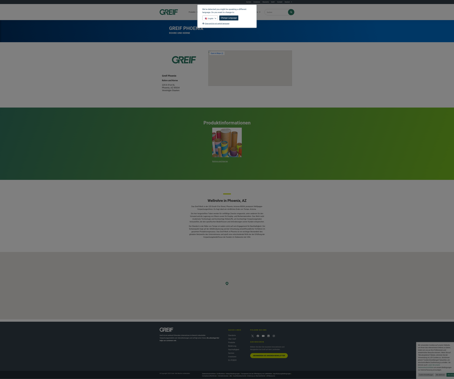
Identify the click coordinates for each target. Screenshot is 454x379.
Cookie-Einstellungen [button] (426, 375)
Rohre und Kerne (220, 161)
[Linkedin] (268, 336)
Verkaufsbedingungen (233, 374)
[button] (227, 284)
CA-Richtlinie (221, 374)
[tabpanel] (227, 145)
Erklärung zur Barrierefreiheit (256, 376)
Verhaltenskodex (223, 376)
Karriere (248, 2)
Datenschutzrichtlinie (209, 374)
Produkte (192, 12)
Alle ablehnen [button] (440, 375)
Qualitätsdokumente (239, 376)
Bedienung (232, 346)
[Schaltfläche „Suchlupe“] (291, 12)
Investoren (256, 2)
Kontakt (279, 2)
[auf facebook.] (257, 336)
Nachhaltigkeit (233, 350)
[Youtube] (263, 336)
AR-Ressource (270, 376)
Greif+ (273, 2)
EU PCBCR (232, 360)
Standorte (265, 2)
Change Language (229, 18)
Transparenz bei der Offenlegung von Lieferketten (256, 374)
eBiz (230, 376)
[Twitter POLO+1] (252, 336)
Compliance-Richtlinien (209, 376)
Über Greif (232, 339)
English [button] (210, 18)
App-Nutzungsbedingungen (282, 374)
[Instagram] (273, 336)
